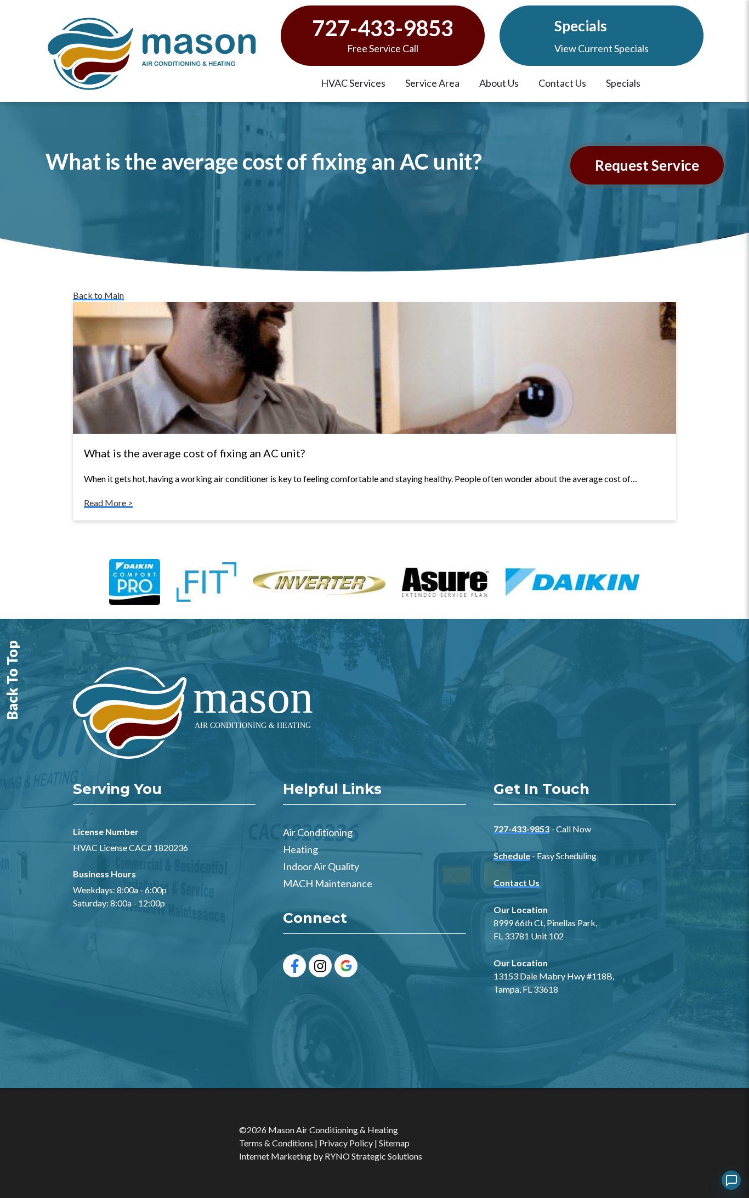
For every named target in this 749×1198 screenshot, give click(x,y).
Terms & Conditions (276, 1143)
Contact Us (562, 83)
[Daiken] (572, 584)
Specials (580, 26)
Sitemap (394, 1143)
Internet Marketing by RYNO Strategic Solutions (330, 1156)
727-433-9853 (382, 28)
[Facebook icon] (294, 965)
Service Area (432, 83)
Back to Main (98, 295)
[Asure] (445, 584)
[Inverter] (319, 583)
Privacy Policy (346, 1143)
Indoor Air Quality (321, 866)
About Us (499, 83)
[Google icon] (346, 965)
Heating (300, 849)
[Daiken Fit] (206, 583)
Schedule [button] (511, 855)
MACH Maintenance (327, 883)
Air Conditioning (318, 832)
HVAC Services (353, 83)
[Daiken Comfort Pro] (134, 583)
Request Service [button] (647, 165)
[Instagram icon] (320, 965)
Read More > (108, 502)
